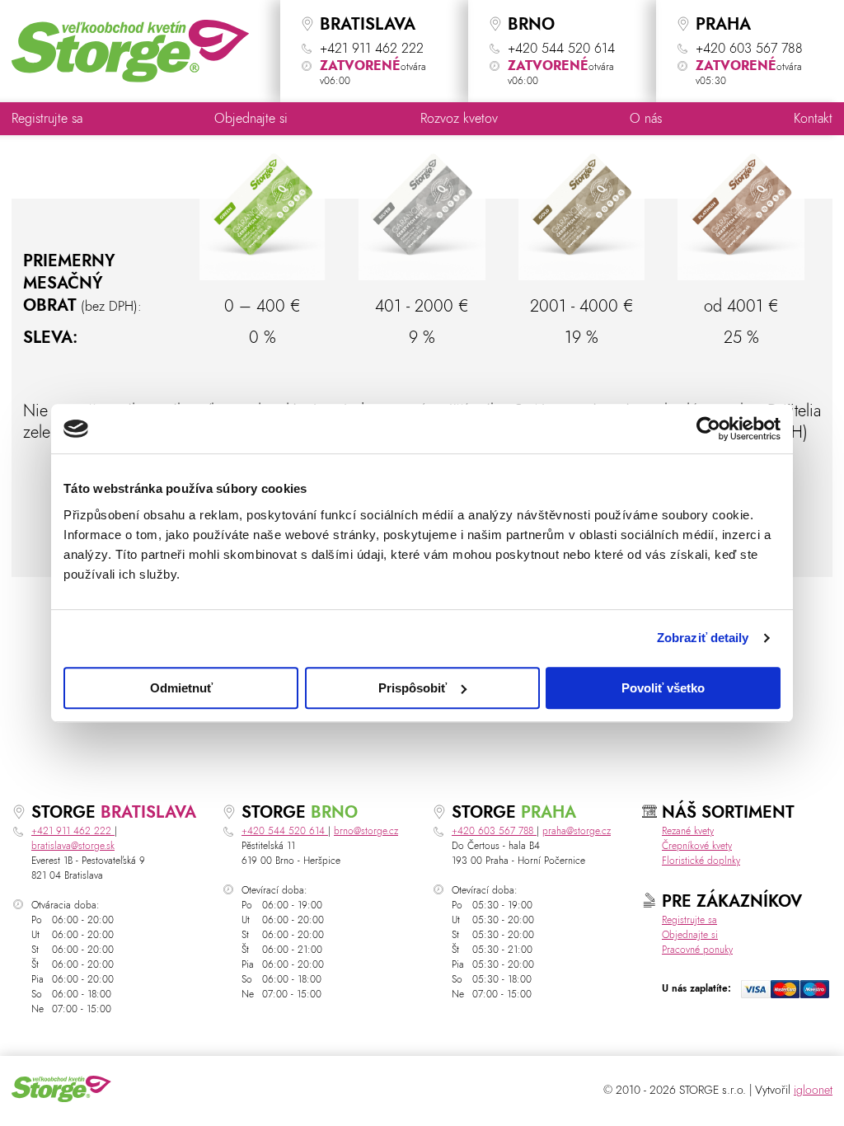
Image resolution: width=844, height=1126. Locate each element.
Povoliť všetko (663, 688)
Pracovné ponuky (697, 950)
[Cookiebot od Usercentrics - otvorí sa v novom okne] (708, 428)
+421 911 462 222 (73, 831)
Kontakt (813, 118)
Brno (334, 813)
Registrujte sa (47, 118)
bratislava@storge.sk (73, 846)
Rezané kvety (688, 831)
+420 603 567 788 (494, 831)
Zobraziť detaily (703, 638)
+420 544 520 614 (284, 831)
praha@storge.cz (576, 831)
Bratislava (148, 813)
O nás (646, 118)
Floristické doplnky (701, 861)
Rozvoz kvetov (459, 118)
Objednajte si (251, 118)
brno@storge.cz (366, 831)
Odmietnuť (181, 688)
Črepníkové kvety (697, 846)
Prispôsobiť (412, 688)
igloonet (813, 1090)
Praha (548, 813)
